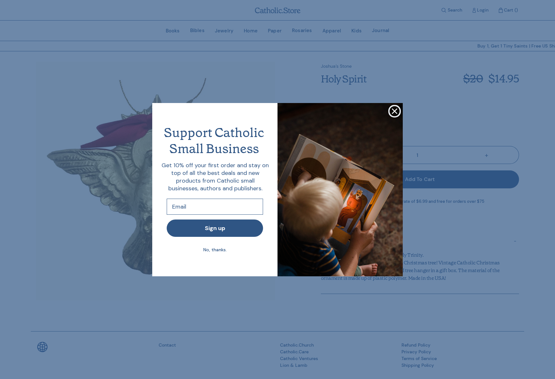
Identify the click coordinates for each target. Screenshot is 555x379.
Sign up (215, 228)
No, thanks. (215, 250)
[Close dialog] (394, 111)
